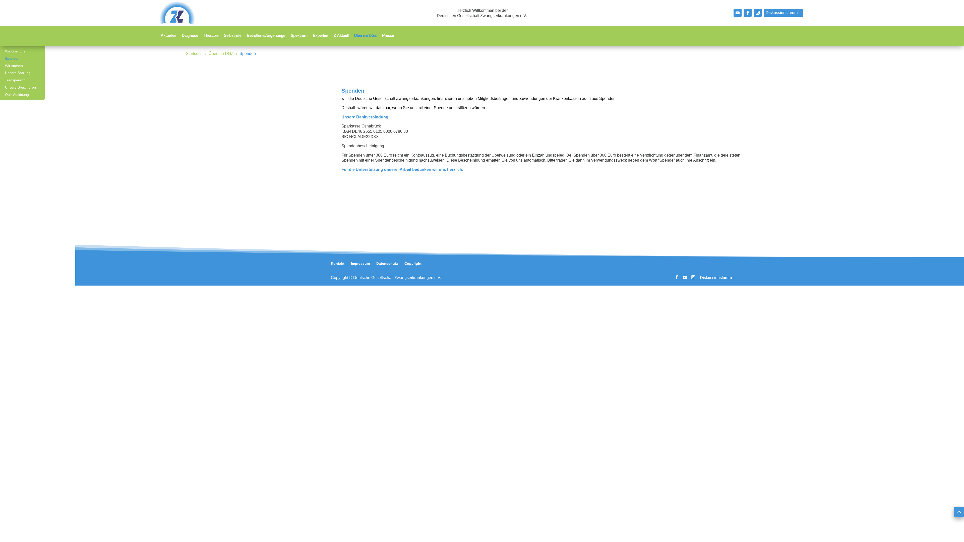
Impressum (360, 263)
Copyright (412, 263)
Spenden (12, 58)
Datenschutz (387, 263)
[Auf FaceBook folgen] (748, 13)
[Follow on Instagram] (758, 13)
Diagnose (190, 36)
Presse (388, 36)
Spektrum (299, 36)
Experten (320, 36)
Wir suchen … (16, 66)
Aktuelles (168, 36)
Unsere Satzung (18, 73)
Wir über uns (15, 51)
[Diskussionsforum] (783, 13)
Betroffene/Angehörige (266, 36)
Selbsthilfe (232, 36)
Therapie (211, 36)
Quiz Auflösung (17, 95)
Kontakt (337, 263)
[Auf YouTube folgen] (738, 13)
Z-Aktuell (341, 36)
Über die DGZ (365, 36)
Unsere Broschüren (20, 87)
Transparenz (15, 80)
